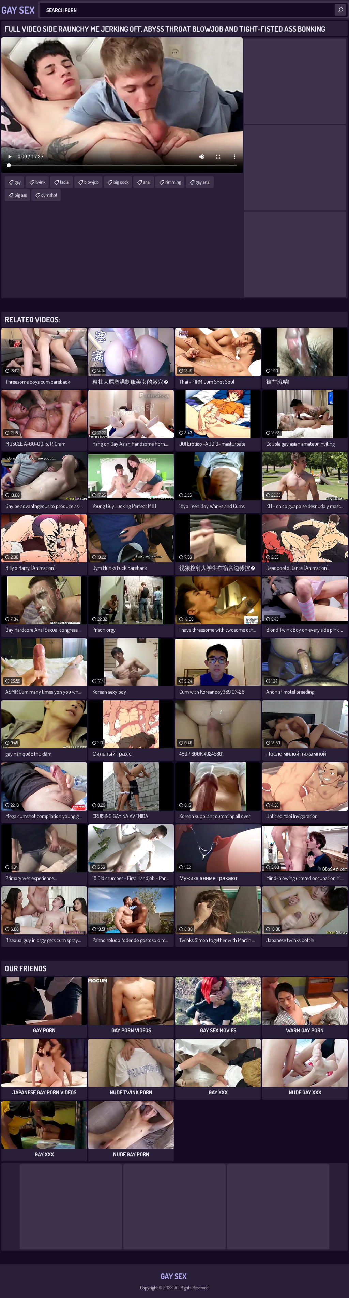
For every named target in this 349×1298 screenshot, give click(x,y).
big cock (120, 182)
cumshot (49, 195)
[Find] (340, 10)
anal (147, 182)
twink (40, 182)
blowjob (91, 182)
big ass (21, 195)
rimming (173, 182)
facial (65, 182)
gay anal (203, 182)
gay (18, 182)
